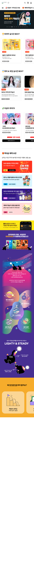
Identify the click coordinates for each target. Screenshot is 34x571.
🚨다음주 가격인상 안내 (12, 8)
